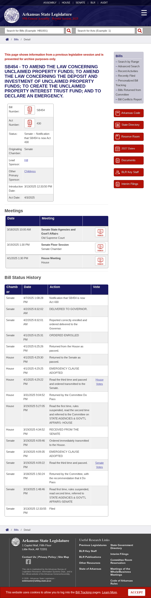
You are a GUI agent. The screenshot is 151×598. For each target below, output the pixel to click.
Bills (16, 39)
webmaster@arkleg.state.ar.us (36, 581)
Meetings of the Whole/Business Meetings (120, 571)
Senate (80, 2)
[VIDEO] (101, 232)
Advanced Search (129, 66)
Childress (30, 171)
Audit (104, 2)
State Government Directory (121, 547)
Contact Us (29, 556)
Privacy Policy (47, 556)
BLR (93, 2)
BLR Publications (90, 556)
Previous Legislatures (93, 545)
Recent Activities (128, 71)
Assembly (50, 2)
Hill (26, 160)
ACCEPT (136, 592)
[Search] (69, 31)
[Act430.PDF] (30, 123)
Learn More (109, 592)
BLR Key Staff (88, 551)
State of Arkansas (90, 568)
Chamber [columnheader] (12, 289)
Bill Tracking (84, 592)
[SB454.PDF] (30, 110)
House (66, 2)
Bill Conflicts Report (130, 99)
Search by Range (128, 61)
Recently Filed (126, 75)
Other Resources (89, 562)
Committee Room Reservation (121, 561)
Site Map (63, 556)
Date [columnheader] (11, 218)
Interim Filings (119, 554)
